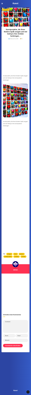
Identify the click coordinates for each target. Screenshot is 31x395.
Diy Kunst (6, 10)
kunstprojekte (8, 256)
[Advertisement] (15, 58)
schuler (23, 256)
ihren (15, 254)
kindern (22, 254)
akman (15, 270)
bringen (9, 254)
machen (16, 256)
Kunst (15, 3)
